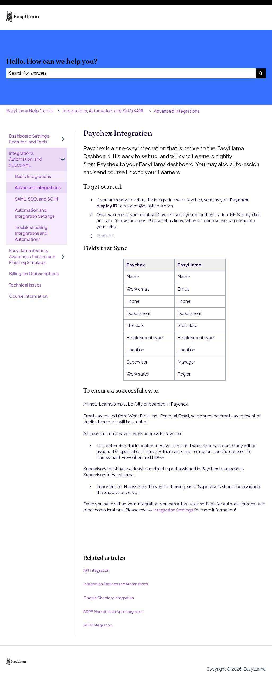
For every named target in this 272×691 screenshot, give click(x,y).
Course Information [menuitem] (28, 296)
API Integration (96, 570)
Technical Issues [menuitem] (25, 285)
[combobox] (131, 73)
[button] (63, 136)
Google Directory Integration (108, 597)
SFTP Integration (97, 624)
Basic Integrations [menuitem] (33, 176)
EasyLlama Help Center (30, 110)
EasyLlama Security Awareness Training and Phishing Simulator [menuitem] (32, 256)
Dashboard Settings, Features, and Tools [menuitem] (29, 138)
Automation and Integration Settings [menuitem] (35, 213)
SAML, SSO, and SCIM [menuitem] (36, 199)
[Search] (261, 73)
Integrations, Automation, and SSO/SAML (103, 110)
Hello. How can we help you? (51, 61)
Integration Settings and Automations (115, 583)
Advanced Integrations (176, 111)
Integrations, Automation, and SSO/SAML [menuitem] (25, 159)
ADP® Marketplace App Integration (113, 611)
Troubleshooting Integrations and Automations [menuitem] (31, 233)
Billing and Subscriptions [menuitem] (34, 273)
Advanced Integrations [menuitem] (38, 187)
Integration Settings (173, 510)
